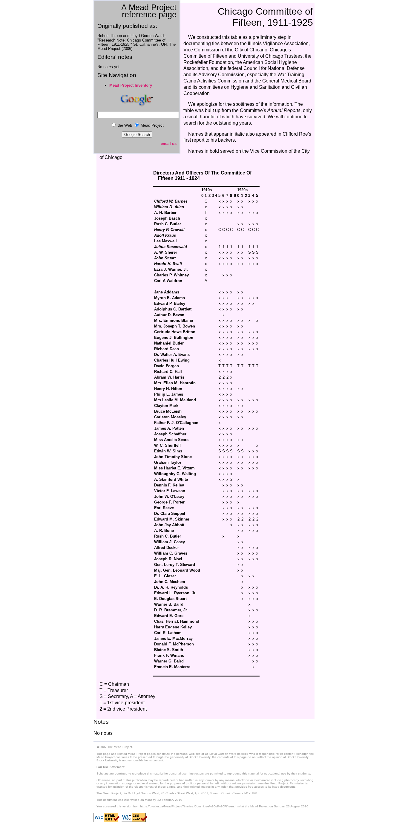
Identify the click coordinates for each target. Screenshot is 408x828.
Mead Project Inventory (130, 85)
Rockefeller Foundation (208, 62)
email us (169, 143)
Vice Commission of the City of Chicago (225, 49)
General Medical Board (286, 80)
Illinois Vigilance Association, (279, 43)
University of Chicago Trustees (270, 56)
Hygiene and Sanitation (256, 87)
